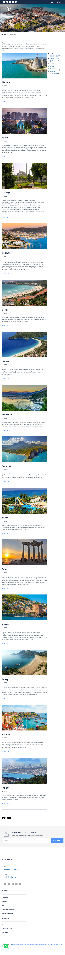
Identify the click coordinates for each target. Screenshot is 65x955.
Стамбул (6, 192)
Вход (52, 2)
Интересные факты (54, 56)
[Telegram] (8, 818)
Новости (52, 66)
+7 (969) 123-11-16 (11, 869)
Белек (5, 517)
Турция (5, 787)
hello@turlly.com (10, 877)
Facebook (10, 2)
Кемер (5, 679)
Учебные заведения (54, 70)
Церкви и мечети (54, 73)
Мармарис (7, 414)
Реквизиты (5, 932)
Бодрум (6, 253)
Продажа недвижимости (8, 909)
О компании (5, 897)
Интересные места (54, 55)
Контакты (4, 901)
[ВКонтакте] (3, 818)
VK (16, 2)
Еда (50, 53)
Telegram (4, 2)
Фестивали (52, 71)
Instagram (7, 2)
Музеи (51, 63)
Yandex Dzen (13, 2)
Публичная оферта (7, 928)
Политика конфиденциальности (10, 925)
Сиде (4, 569)
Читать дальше (6, 101)
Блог (3, 905)
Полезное (52, 68)
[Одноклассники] (5, 818)
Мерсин (6, 82)
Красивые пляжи (54, 58)
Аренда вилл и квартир (8, 913)
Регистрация (59, 2)
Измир (5, 309)
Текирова (6, 466)
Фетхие (5, 361)
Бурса (5, 137)
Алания (5, 624)
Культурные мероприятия (56, 60)
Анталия (6, 734)
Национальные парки (55, 65)
